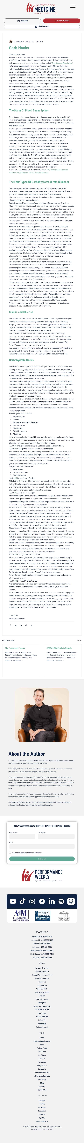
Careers (42, 1058)
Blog (42, 1083)
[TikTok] (22, 901)
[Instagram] (32, 901)
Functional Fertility (42, 1072)
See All (79, 640)
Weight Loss (42, 1065)
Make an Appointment (42, 1041)
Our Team (42, 1055)
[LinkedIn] (51, 901)
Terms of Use (48, 1129)
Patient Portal (42, 1048)
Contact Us (42, 1090)
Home (42, 1038)
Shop (42, 1044)
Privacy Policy (36, 1129)
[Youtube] (13, 901)
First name (13, 832)
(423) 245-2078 (46, 936)
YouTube (42, 1100)
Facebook (42, 1111)
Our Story (42, 1051)
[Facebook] (42, 901)
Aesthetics (42, 1079)
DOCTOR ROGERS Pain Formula (59, 648)
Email (11, 842)
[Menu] (73, 6)
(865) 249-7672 (48, 950)
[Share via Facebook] (10, 625)
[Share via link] (26, 625)
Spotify (42, 1118)
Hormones (42, 1062)
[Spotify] (61, 901)
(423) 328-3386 (47, 940)
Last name (42, 832)
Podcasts (42, 1086)
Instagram (42, 1107)
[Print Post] (32, 625)
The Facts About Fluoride (15, 648)
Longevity (42, 1069)
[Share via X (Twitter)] (15, 625)
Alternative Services (42, 1076)
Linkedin (42, 1114)
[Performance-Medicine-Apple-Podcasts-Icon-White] (71, 901)
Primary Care (13, 615)
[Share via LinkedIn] (21, 625)
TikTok (42, 1104)
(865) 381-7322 (48, 954)
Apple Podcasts (42, 1121)
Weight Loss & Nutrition (17, 618)
